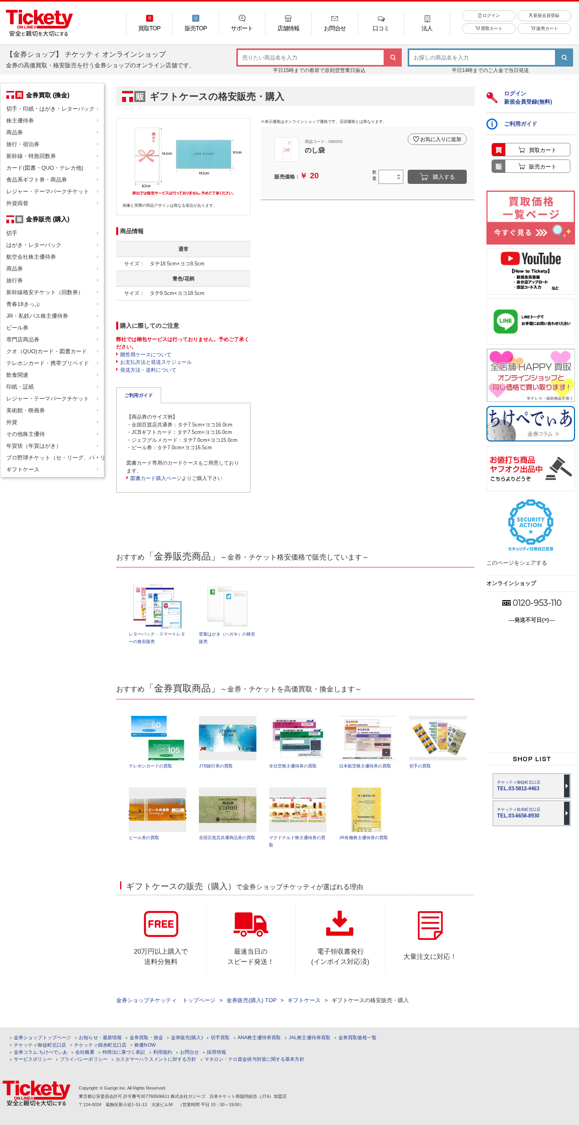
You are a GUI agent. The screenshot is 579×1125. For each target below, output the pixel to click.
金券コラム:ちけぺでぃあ (40, 1052)
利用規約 (162, 1052)
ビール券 (17, 327)
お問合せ (189, 1052)
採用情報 (216, 1052)
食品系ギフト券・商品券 (36, 179)
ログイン (490, 15)
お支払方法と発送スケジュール (156, 362)
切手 (11, 233)
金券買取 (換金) (47, 94)
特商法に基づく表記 (123, 1052)
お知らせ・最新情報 (100, 1037)
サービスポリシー (33, 1059)
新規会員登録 (545, 15)
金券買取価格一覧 (357, 1037)
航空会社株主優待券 (31, 257)
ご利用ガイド (138, 395)
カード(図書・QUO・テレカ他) (45, 168)
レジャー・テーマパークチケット (47, 191)
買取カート (491, 28)
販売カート (546, 28)
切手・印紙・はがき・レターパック (50, 109)
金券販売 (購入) (47, 218)
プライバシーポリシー (84, 1059)
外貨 (11, 422)
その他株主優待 (25, 434)
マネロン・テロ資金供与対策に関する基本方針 (254, 1059)
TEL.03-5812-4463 (518, 785)
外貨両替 (17, 203)
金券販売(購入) (187, 1037)
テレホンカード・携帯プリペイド (47, 363)
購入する (444, 177)
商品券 (14, 132)
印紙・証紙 (20, 387)
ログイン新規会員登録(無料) (528, 97)
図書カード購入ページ (156, 478)
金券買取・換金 (146, 1037)
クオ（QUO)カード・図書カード (46, 351)
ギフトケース (22, 469)
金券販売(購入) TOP (251, 1000)
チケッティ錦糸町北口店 (100, 1045)
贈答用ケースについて (145, 355)
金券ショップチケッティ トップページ (165, 1000)
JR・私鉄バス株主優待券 (37, 316)
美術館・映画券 (25, 410)
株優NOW (145, 1045)
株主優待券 (20, 120)
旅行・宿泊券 (22, 144)
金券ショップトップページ (42, 1037)
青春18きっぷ (23, 304)
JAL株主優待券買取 (309, 1037)
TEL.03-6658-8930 (518, 813)
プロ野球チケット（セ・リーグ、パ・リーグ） (55, 457)
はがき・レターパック (33, 245)
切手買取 (220, 1037)
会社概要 (84, 1052)
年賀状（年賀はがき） (33, 446)
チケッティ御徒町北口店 (40, 1045)
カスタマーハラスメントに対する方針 (156, 1059)
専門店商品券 (22, 339)
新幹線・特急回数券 (31, 156)
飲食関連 (17, 375)
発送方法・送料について (148, 370)
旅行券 (14, 280)
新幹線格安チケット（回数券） (45, 292)
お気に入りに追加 (440, 139)
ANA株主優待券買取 (259, 1037)
